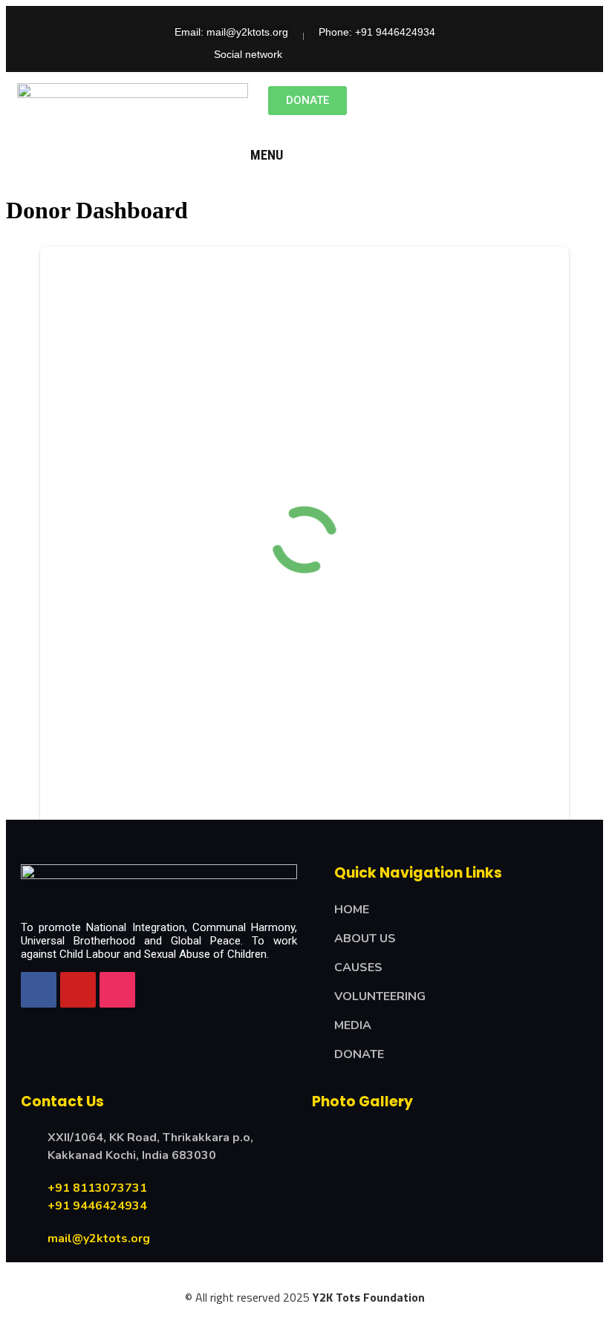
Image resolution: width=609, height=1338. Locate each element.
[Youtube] (360, 54)
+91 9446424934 (97, 1206)
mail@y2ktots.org (99, 1238)
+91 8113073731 (97, 1188)
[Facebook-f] (303, 54)
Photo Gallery (362, 1101)
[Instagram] (388, 54)
